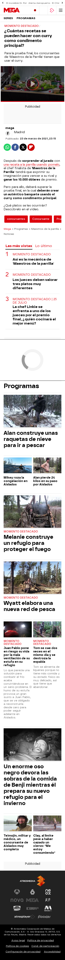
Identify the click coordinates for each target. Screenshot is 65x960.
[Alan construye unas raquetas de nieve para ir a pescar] (32, 411)
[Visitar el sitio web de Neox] (48, 892)
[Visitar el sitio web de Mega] (32, 900)
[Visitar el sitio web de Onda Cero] (17, 908)
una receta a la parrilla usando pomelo (31, 164)
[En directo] (35, 10)
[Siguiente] (62, 3)
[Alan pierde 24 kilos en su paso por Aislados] (47, 465)
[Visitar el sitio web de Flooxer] (44, 916)
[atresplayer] (52, 10)
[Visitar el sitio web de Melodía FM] (48, 908)
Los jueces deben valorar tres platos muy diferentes (35, 284)
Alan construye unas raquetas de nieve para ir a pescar (31, 439)
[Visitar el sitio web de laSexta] (32, 892)
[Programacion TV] (43, 10)
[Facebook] (7, 133)
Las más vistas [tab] (18, 246)
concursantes (16, 219)
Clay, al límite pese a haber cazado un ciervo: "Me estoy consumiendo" (44, 844)
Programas (26, 18)
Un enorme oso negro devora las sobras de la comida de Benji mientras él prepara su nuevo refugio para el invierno (30, 784)
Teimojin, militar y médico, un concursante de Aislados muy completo (17, 842)
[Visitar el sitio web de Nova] (17, 900)
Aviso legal (18, 940)
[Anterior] (2, 3)
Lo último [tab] (43, 246)
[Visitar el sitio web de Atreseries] (48, 900)
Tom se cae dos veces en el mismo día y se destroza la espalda (45, 654)
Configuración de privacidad (23, 951)
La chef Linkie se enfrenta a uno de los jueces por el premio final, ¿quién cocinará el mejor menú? (34, 315)
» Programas (20, 228)
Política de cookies (17, 946)
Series (8, 18)
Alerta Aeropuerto (39, 3)
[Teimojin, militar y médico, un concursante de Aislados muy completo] (18, 823)
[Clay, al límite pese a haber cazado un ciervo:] (47, 823)
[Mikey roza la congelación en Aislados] (18, 465)
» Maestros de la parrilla (44, 228)
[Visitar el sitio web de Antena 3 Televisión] (17, 892)
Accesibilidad (52, 951)
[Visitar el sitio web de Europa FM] (32, 908)
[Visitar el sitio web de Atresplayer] (24, 916)
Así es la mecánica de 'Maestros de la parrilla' (33, 261)
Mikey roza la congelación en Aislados (15, 481)
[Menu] (60, 10)
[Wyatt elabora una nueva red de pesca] (32, 578)
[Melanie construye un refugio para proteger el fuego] (32, 511)
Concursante (40, 219)
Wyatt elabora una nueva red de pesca (29, 606)
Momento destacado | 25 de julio (35, 300)
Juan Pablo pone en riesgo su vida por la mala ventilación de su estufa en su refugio (17, 656)
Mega (7, 228)
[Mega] (16, 10)
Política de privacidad (40, 940)
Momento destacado (32, 254)
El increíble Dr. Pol (16, 3)
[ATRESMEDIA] (32, 881)
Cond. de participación (45, 946)
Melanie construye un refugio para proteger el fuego (28, 543)
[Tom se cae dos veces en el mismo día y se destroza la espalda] (47, 629)
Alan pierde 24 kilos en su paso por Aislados (45, 481)
